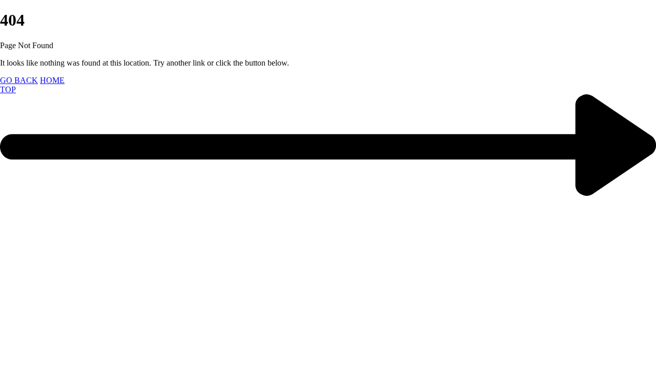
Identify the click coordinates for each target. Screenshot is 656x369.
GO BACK (19, 80)
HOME (52, 80)
